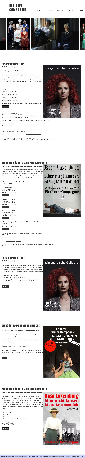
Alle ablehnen (74, 456)
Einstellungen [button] (68, 456)
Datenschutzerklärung (60, 456)
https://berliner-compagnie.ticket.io (13, 241)
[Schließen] (83, 456)
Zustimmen (80, 456)
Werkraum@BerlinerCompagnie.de (27, 130)
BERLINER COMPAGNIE (17, 7)
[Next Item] (83, 34)
